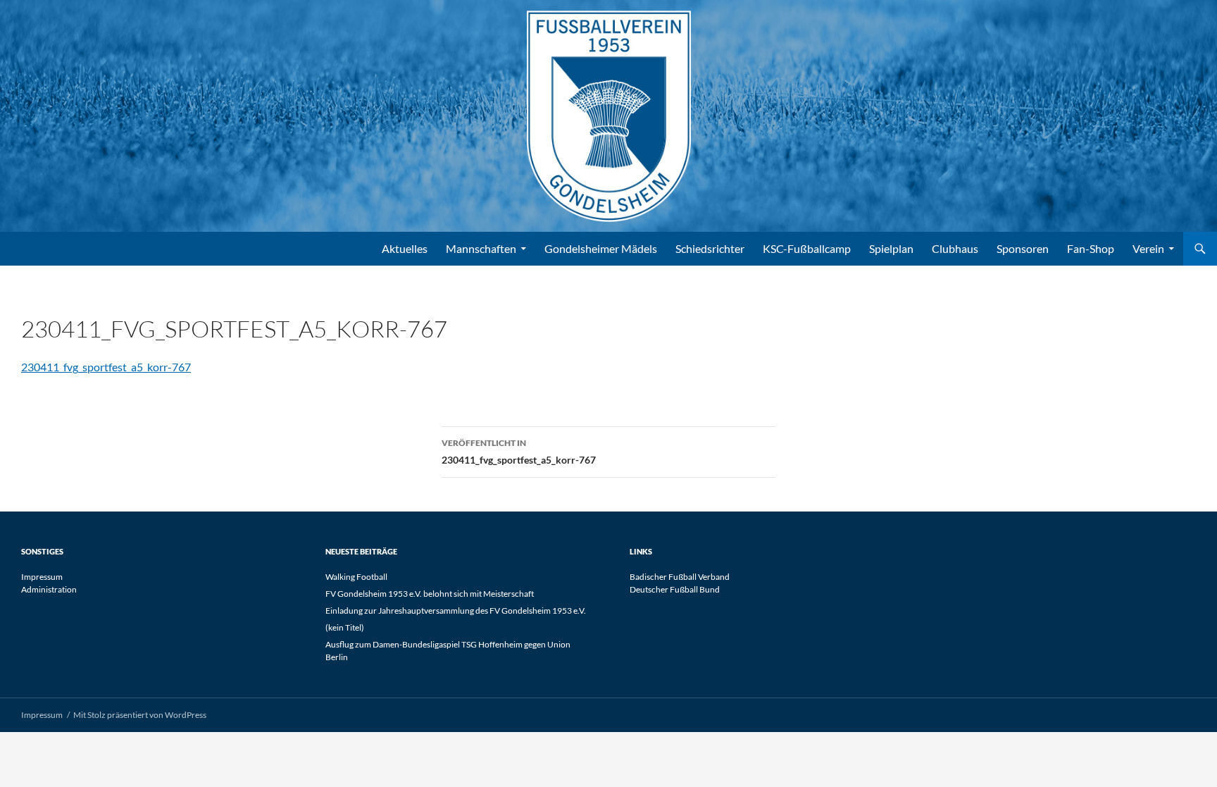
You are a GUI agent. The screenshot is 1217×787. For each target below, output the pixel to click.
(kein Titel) (344, 627)
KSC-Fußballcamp (807, 248)
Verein (1148, 248)
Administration (49, 589)
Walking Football (356, 576)
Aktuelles (404, 248)
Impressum (42, 576)
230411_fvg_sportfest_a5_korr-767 (106, 366)
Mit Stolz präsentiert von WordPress (139, 714)
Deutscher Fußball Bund (675, 589)
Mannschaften (481, 248)
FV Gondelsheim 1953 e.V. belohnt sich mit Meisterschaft (429, 593)
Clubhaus (955, 248)
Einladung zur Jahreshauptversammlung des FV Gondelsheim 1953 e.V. (455, 610)
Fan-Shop (1090, 248)
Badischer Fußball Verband (680, 576)
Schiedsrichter (709, 248)
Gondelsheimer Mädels (600, 248)
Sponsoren (1023, 248)
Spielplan (891, 248)
